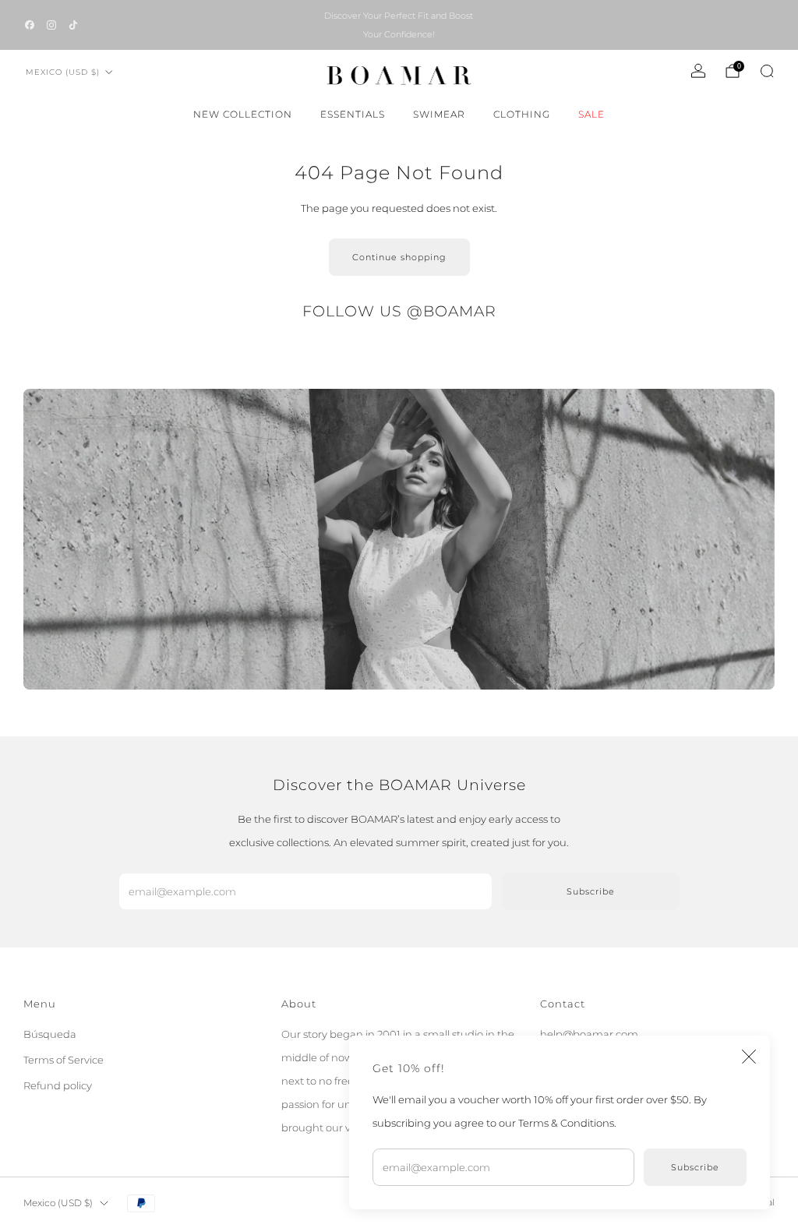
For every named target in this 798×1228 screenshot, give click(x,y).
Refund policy (57, 1085)
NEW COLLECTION (242, 114)
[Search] (767, 71)
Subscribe (695, 1167)
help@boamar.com (589, 1034)
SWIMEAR (439, 114)
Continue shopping (399, 257)
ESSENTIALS (352, 114)
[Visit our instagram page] (51, 25)
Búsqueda (49, 1034)
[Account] (698, 71)
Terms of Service (63, 1059)
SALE (591, 114)
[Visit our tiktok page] (73, 25)
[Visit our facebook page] (30, 25)
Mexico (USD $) (63, 72)
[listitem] (398, 25)
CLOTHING (521, 114)
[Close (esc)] (749, 1057)
